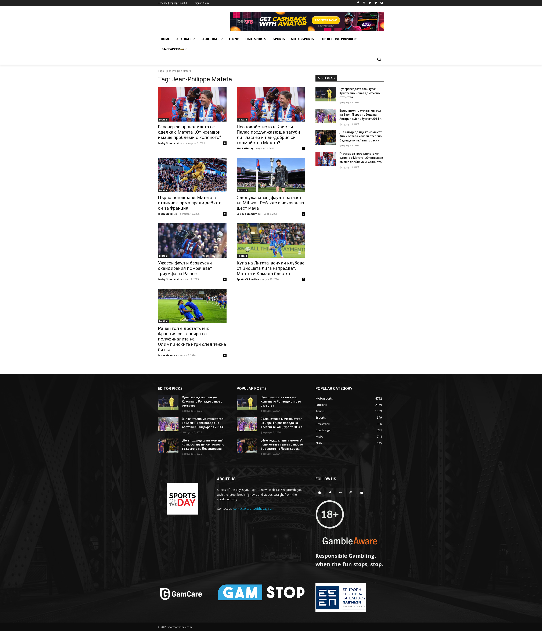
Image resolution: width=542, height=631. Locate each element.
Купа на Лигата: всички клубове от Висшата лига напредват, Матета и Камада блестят (270, 268)
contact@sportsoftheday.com (253, 508)
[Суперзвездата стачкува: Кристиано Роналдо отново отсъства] (325, 94)
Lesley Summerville (170, 143)
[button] (379, 59)
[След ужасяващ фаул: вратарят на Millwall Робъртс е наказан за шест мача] (271, 175)
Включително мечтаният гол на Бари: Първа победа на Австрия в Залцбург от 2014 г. (360, 114)
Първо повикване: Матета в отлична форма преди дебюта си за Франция (189, 203)
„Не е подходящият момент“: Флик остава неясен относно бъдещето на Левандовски (360, 136)
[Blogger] (319, 492)
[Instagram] (364, 3)
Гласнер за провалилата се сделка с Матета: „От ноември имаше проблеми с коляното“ (189, 132)
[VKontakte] (361, 492)
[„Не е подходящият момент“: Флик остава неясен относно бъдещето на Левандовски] (325, 137)
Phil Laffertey (245, 148)
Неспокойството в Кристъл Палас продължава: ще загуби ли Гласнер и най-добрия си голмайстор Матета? (268, 134)
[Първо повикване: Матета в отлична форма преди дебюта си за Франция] (192, 175)
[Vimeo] (375, 3)
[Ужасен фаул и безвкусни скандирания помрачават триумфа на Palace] (192, 240)
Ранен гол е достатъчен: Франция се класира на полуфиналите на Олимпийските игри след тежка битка (192, 339)
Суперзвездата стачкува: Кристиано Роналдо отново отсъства (359, 93)
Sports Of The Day (248, 279)
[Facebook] (358, 3)
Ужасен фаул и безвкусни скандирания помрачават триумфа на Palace (185, 268)
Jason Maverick (167, 213)
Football (163, 119)
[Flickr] (340, 492)
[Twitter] (370, 3)
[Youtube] (381, 3)
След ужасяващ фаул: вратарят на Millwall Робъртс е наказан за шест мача (270, 203)
